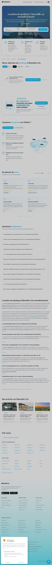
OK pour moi (21, 562)
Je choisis (8, 562)
